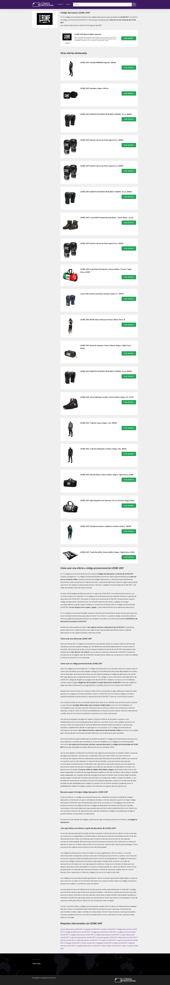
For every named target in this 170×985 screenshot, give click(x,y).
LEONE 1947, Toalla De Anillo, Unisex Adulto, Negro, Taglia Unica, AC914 (107, 552)
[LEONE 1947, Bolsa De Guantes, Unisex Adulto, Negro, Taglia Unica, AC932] (70, 352)
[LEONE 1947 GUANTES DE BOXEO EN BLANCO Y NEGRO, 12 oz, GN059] (70, 121)
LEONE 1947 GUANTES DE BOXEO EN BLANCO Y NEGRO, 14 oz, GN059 (106, 192)
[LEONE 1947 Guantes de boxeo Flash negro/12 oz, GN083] (70, 172)
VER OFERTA (129, 67)
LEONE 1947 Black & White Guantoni (87, 34)
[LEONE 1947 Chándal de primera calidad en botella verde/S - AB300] (70, 533)
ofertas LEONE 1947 (67, 940)
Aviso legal (36, 963)
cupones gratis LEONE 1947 (107, 937)
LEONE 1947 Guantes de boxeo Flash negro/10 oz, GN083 (101, 243)
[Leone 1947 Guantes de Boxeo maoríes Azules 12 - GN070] (70, 300)
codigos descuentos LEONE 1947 (107, 935)
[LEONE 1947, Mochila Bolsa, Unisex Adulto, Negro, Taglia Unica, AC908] (70, 481)
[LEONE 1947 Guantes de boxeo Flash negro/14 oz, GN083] (70, 146)
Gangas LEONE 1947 (72, 943)
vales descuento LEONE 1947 (87, 940)
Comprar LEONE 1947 (107, 940)
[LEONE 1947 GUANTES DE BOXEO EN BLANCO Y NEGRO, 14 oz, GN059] (70, 198)
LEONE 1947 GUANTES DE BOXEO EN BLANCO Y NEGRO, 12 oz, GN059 (106, 114)
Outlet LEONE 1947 (88, 943)
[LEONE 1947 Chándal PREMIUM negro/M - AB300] (70, 69)
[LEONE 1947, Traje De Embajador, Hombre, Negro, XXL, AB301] (70, 455)
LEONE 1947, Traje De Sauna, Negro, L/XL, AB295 (98, 423)
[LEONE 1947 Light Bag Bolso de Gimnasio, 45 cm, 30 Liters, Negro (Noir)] (70, 507)
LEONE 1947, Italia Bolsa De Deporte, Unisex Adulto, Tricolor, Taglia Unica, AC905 (106, 270)
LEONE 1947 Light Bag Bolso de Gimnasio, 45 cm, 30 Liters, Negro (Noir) (107, 500)
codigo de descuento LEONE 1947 (77, 932)
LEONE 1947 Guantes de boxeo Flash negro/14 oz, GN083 (101, 140)
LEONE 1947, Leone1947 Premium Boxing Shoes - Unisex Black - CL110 (106, 217)
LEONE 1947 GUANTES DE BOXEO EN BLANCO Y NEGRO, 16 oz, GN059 (106, 371)
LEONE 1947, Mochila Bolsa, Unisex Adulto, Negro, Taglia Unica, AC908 (106, 474)
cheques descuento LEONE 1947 (88, 946)
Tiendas (68, 4)
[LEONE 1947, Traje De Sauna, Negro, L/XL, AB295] (70, 429)
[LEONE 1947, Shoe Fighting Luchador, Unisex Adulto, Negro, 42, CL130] (70, 404)
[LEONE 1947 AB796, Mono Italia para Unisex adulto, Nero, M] (70, 326)
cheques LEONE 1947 (92, 929)
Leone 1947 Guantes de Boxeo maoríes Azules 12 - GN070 (102, 294)
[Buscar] (134, 4)
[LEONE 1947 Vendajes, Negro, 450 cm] (70, 95)
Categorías (60, 4)
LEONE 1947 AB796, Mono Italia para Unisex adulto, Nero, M (102, 319)
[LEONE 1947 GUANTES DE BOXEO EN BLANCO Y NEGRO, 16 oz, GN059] (70, 378)
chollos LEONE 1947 (108, 929)
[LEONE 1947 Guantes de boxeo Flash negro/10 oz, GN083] (70, 250)
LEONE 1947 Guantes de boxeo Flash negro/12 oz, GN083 (101, 166)
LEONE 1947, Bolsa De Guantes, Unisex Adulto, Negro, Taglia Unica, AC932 (105, 346)
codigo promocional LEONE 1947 (104, 932)
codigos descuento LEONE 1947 (82, 935)
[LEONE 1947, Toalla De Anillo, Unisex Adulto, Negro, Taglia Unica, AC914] (70, 555)
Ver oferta (128, 38)
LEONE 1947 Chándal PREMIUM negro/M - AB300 (98, 62)
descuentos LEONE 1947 (128, 937)
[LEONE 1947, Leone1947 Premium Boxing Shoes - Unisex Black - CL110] (70, 224)
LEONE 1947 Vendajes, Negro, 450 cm (94, 88)
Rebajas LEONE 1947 (104, 943)
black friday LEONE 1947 (111, 946)
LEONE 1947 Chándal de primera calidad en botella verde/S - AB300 (105, 526)
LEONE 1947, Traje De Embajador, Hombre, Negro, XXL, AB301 (103, 449)
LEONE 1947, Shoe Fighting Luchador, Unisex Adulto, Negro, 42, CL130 (106, 397)
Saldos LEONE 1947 (120, 943)
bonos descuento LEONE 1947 (71, 929)
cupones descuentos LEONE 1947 (83, 937)
